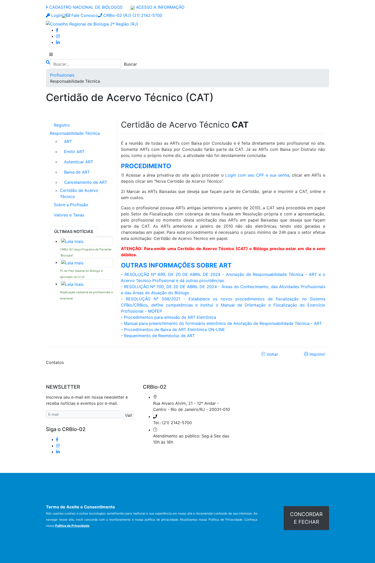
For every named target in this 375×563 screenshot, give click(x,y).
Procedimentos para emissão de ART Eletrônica (170, 317)
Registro (62, 125)
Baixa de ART (77, 172)
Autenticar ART (78, 161)
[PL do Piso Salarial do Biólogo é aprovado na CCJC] (72, 262)
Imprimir (316, 354)
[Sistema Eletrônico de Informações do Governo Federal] (64, 15)
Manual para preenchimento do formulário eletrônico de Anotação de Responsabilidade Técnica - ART (223, 323)
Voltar (271, 354)
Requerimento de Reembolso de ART (159, 335)
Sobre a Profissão (71, 204)
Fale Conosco (84, 15)
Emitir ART (74, 151)
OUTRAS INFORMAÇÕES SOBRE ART (176, 265)
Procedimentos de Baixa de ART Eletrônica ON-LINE (174, 329)
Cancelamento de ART (85, 182)
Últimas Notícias (73, 231)
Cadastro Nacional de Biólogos (85, 7)
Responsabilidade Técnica (75, 133)
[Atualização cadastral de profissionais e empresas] (72, 283)
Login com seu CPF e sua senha (257, 175)
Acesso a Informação (159, 7)
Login (56, 15)
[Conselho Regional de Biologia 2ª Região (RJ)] (92, 23)
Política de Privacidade (72, 526)
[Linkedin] (58, 42)
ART (68, 141)
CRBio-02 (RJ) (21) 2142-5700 (132, 15)
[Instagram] (58, 36)
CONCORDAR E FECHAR (306, 518)
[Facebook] (57, 30)
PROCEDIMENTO (146, 166)
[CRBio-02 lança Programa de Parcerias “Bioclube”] (72, 241)
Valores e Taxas (69, 214)
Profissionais (62, 75)
